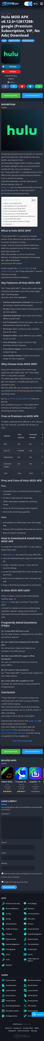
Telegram (30, 86)
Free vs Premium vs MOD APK (15, 211)
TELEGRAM (12, 67)
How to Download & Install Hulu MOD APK (19, 216)
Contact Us (17, 1028)
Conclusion (8, 224)
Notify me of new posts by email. (16, 882)
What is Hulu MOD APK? (13, 203)
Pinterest (22, 86)
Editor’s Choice (14, 41)
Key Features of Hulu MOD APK (15, 206)
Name (4, 842)
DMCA (36, 1028)
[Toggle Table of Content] (32, 200)
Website (4, 863)
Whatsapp (39, 86)
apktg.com (5, 187)
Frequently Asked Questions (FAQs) (17, 221)
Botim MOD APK (7, 730)
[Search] (30, 4)
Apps (9, 13)
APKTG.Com (17, 1024)
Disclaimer (12, 1031)
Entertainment (28, 41)
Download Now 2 (32, 95)
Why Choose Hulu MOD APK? (14, 209)
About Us (8, 1028)
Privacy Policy (28, 1028)
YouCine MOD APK (24, 268)
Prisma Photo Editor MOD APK (13, 733)
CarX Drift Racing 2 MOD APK (19, 399)
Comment (5, 814)
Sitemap (34, 1031)
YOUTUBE (13, 72)
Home (3, 13)
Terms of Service (23, 1031)
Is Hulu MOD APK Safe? (12, 219)
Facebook (5, 86)
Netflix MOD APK (8, 271)
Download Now (10, 95)
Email (3, 853)
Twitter (14, 86)
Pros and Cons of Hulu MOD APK (16, 214)
